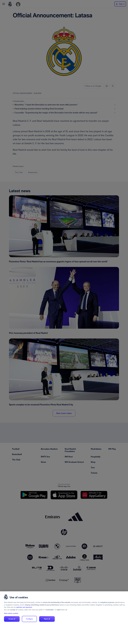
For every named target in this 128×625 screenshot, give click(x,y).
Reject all (47, 619)
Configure (29, 619)
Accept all (11, 619)
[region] (64, 608)
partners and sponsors (24, 607)
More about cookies (11, 613)
